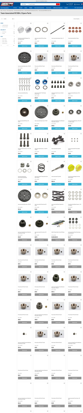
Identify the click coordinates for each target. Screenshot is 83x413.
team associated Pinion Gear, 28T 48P (74, 399)
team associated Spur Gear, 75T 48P (24, 66)
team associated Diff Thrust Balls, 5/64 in (74, 149)
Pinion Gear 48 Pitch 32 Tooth (40, 398)
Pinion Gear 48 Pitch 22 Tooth (40, 286)
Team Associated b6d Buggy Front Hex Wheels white (24, 39)
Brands (66, 7)
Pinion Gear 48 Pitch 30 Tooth (56, 370)
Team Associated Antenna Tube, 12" (57, 38)
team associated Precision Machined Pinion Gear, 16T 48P (57, 287)
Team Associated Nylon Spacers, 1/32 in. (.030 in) (74, 205)
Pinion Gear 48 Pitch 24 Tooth (23, 314)
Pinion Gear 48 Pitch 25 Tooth (56, 314)
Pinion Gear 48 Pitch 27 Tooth (40, 342)
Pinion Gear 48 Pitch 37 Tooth (73, 66)
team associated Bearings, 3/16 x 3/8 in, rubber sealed (74, 121)
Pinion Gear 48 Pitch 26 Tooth (73, 314)
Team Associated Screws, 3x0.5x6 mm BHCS (57, 93)
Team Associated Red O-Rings (73, 38)
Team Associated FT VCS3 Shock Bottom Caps (40, 93)
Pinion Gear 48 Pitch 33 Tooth (56, 398)
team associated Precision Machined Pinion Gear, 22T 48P (74, 343)
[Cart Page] (81, 4)
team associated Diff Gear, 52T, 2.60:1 (23, 121)
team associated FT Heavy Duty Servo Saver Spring (41, 177)
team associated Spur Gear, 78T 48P (24, 204)
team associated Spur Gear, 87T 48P (41, 120)
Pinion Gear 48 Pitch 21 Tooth (23, 286)
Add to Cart (24, 46)
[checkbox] (8, 25)
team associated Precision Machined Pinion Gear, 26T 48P (24, 399)
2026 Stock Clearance (57, 7)
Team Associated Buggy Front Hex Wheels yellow (74, 177)
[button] (77, 4)
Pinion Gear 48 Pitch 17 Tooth (40, 66)
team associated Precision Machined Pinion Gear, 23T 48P (41, 371)
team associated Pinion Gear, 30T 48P (40, 233)
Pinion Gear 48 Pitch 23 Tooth (73, 286)
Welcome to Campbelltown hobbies (41, 1)
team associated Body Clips (23, 92)
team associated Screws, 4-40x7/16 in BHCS (41, 149)
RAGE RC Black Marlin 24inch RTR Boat (57, 232)
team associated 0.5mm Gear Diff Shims (40, 205)
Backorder (58, 212)
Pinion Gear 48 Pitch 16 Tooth (40, 259)
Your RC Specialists (5, 7)
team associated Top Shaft (56, 176)
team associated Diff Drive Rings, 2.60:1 (40, 39)
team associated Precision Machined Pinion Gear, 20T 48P (24, 343)
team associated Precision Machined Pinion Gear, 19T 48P (24, 233)
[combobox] (44, 4)
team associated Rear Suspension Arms (57, 205)
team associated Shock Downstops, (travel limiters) (74, 233)
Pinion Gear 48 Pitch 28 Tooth (56, 342)
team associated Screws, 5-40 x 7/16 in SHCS (24, 149)
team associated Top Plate (56, 148)
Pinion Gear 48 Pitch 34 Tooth (56, 66)
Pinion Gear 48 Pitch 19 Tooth (56, 259)
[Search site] (58, 4)
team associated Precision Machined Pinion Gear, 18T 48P (41, 315)
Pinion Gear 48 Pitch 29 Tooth (23, 370)
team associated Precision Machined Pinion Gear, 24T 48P (57, 121)
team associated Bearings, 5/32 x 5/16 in (74, 93)
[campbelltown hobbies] (7, 4)
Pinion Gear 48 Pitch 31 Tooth (73, 370)
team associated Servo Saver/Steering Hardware (22, 177)
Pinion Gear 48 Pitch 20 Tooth (73, 259)
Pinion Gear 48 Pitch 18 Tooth (23, 259)
